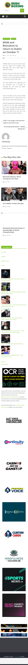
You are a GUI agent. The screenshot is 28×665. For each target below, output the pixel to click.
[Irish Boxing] (3, 16)
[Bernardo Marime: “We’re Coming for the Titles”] (14, 162)
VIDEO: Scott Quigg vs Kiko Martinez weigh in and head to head (13, 122)
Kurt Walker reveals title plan (13, 203)
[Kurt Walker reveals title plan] (14, 188)
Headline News (6, 38)
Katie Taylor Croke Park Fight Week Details (12, 343)
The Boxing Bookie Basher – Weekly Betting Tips (14, 128)
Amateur (3, 256)
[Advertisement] (14, 661)
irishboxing (13, 55)
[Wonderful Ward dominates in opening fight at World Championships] (14, 213)
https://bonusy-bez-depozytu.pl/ (11, 397)
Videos (3, 265)
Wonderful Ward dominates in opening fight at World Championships (14, 230)
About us (3, 362)
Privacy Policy (4, 364)
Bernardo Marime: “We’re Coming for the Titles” (12, 178)
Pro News (14, 38)
